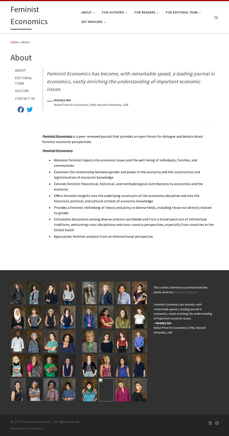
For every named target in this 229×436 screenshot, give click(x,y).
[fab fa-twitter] (30, 110)
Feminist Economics (36, 422)
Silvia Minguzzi (35, 428)
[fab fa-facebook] (21, 110)
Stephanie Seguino (186, 292)
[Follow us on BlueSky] (216, 423)
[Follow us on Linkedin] (210, 423)
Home (15, 42)
